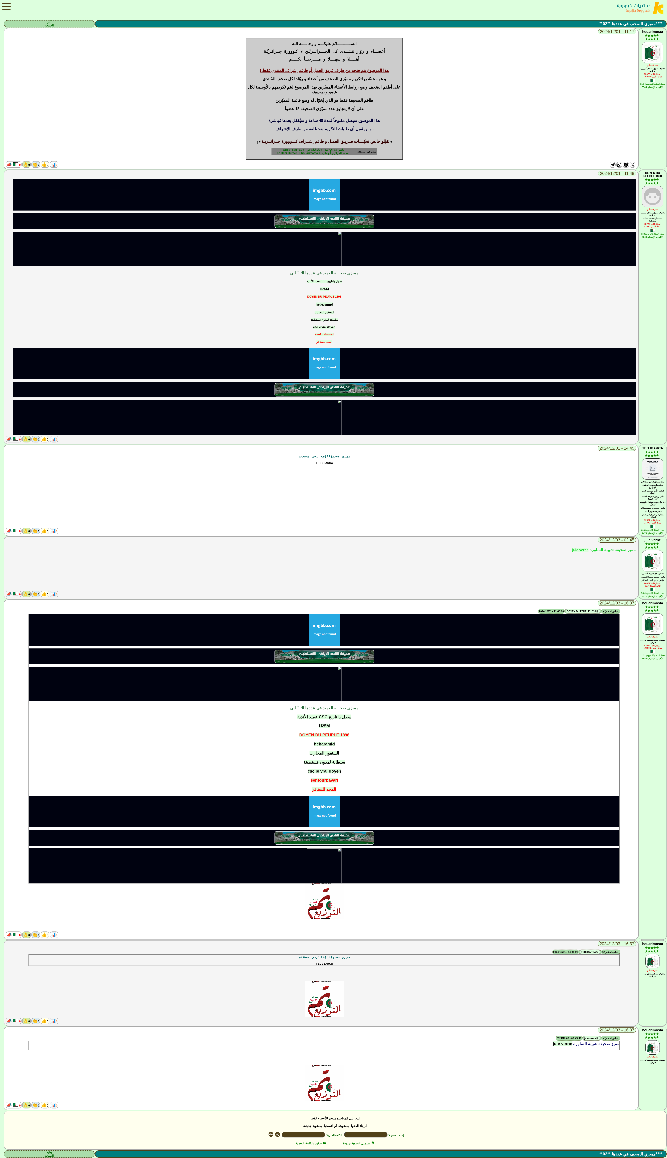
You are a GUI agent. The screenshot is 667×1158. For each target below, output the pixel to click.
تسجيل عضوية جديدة (358, 1143)
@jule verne (591, 1038)
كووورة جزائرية (637, 10)
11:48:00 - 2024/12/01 (551, 611)
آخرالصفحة (49, 24)
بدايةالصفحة (49, 1154)
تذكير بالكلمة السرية (311, 1143)
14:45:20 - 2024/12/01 (565, 952)
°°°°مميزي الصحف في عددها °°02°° (631, 23)
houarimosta (652, 32)
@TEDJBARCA (590, 952)
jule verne (652, 540)
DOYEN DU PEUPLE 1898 (652, 175)
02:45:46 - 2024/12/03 (569, 1038)
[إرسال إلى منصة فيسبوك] (626, 165)
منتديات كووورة (633, 5)
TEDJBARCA (652, 448)
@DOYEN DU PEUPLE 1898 (583, 611)
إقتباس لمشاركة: (610, 611)
